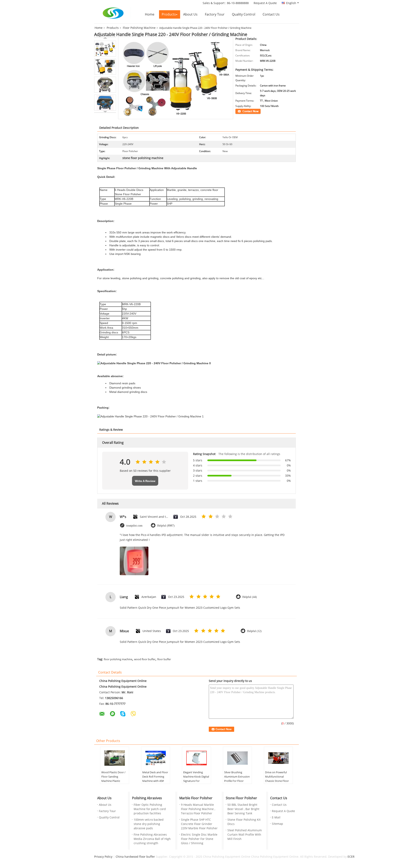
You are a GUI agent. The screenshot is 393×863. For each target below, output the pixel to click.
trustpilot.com (134, 525)
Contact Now (242, 111)
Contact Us (271, 14)
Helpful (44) (249, 596)
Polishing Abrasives (147, 798)
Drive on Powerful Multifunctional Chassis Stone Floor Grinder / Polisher (277, 779)
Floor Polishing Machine (139, 28)
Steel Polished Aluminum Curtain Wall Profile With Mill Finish (244, 835)
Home (149, 14)
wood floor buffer (144, 659)
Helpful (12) (254, 631)
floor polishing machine (118, 659)
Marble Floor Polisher (195, 798)
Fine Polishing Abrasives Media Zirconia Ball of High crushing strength (152, 839)
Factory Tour (215, 14)
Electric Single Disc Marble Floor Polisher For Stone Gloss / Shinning (199, 839)
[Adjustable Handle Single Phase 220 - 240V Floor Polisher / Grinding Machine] (105, 49)
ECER (351, 857)
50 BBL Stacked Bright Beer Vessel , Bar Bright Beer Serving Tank (243, 809)
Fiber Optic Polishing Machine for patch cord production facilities (150, 809)
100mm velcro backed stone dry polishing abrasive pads (149, 824)
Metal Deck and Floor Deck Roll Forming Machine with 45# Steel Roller (155, 779)
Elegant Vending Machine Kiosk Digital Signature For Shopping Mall (196, 779)
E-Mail (276, 817)
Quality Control (243, 14)
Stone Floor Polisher (241, 798)
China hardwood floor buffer (135, 857)
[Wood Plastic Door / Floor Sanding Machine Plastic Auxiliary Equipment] (114, 758)
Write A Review (145, 481)
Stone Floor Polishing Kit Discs (244, 822)
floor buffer (164, 659)
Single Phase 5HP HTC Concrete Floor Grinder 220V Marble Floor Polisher (199, 824)
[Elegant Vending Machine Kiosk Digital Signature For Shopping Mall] (196, 758)
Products (169, 14)
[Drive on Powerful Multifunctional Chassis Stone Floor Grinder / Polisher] (278, 758)
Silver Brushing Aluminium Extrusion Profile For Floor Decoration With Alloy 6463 (237, 781)
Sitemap (277, 824)
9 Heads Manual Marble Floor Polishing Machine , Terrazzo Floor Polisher (198, 809)
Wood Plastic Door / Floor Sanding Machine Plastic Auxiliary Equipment (113, 779)
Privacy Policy (103, 857)
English (291, 3)
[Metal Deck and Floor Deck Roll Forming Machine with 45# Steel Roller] (155, 758)
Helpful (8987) (166, 525)
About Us (190, 14)
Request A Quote (265, 3)
